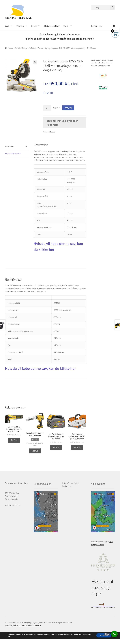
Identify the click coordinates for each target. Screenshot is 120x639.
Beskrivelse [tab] (9, 146)
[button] (35, 62)
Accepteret (104, 635)
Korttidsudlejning (21, 48)
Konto (33, 26)
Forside (10, 48)
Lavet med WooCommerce (30, 625)
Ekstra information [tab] (13, 153)
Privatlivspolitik (11, 625)
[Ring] (114, 634)
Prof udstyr (33, 48)
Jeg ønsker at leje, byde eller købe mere (62, 122)
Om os (66, 26)
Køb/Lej (68, 107)
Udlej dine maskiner (51, 26)
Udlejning (20, 26)
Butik (7, 26)
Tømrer (40, 48)
